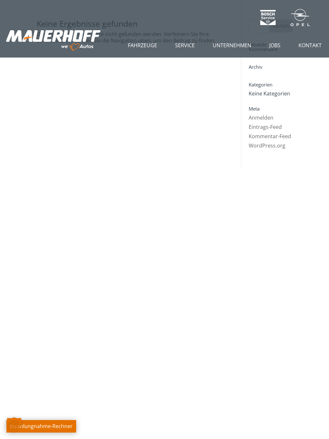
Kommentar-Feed (270, 136)
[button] (14, 425)
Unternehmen (232, 45)
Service (185, 45)
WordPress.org (267, 145)
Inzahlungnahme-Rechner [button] (41, 426)
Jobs (274, 45)
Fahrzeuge (142, 45)
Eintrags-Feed (265, 126)
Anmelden (261, 117)
